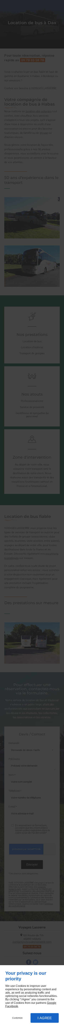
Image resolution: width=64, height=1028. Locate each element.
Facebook (11, 1006)
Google (51, 1002)
